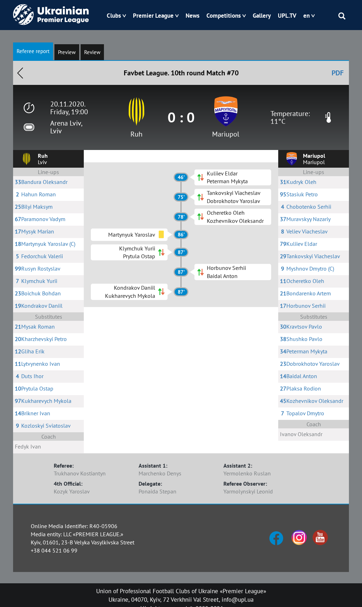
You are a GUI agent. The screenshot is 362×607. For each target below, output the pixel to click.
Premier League (153, 15)
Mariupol (225, 134)
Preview (67, 52)
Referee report (33, 51)
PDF (338, 72)
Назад (20, 73)
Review (92, 52)
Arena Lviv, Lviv (66, 127)
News (192, 15)
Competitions (223, 15)
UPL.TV (287, 15)
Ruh (136, 134)
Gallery (262, 15)
